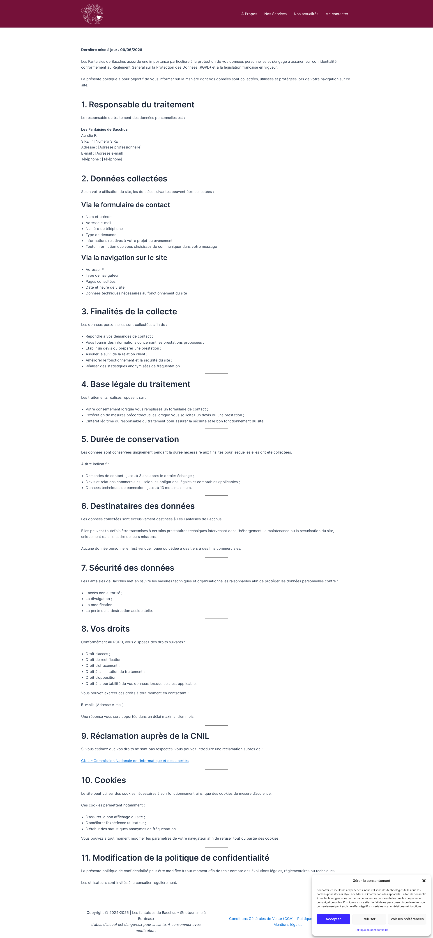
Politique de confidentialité (371, 929)
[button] (424, 880)
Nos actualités (306, 14)
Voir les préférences (407, 919)
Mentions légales (288, 924)
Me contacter (336, 14)
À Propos (249, 14)
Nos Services (275, 14)
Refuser (369, 919)
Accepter (333, 919)
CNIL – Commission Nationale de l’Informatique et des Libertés (135, 760)
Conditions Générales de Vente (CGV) (261, 918)
